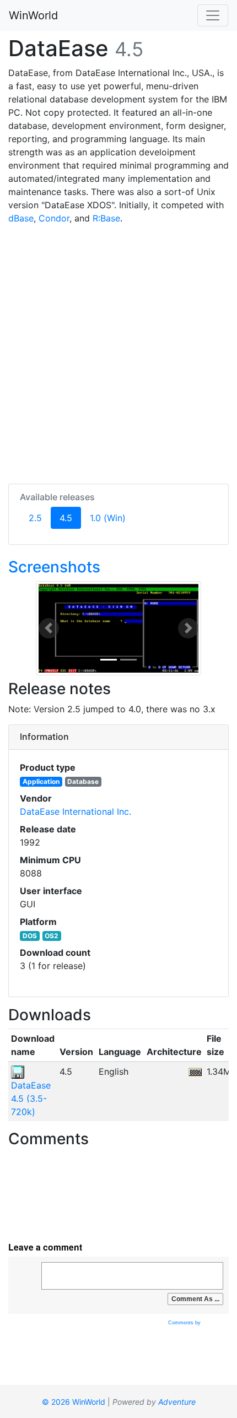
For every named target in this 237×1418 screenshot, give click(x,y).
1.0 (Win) (108, 517)
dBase (21, 218)
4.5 (70, 517)
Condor (54, 218)
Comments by (185, 1322)
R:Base (106, 218)
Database (83, 781)
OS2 (51, 936)
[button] (48, 628)
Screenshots (54, 567)
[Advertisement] (118, 352)
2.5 (35, 517)
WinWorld (33, 15)
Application (41, 781)
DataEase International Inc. (75, 811)
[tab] (118, 737)
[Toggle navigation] (212, 15)
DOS (30, 936)
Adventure (177, 1401)
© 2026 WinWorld (73, 1401)
